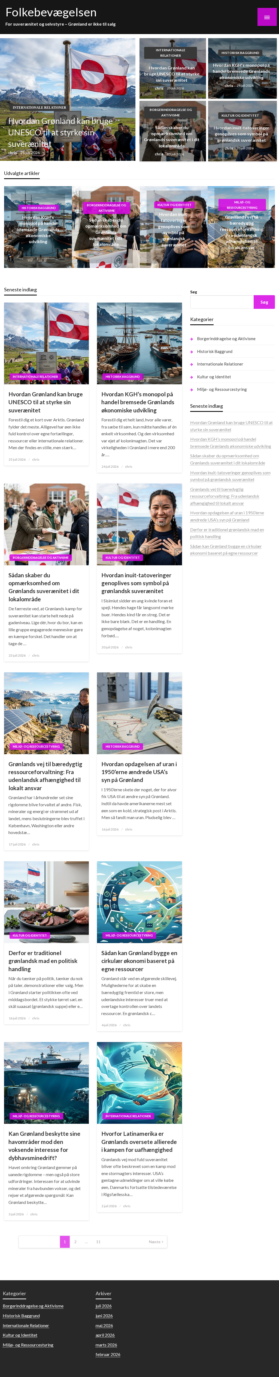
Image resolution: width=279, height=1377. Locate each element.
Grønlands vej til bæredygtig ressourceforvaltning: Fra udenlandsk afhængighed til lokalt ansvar (45, 775)
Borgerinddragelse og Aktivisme (171, 112)
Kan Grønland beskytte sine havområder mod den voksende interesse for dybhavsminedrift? (44, 1145)
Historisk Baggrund (240, 53)
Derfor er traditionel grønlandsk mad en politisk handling (42, 960)
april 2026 (105, 1334)
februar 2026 (108, 1354)
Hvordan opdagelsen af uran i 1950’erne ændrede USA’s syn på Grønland (139, 771)
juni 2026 (104, 1315)
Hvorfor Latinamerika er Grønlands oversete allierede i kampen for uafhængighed (139, 1141)
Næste (154, 1241)
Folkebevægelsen (51, 12)
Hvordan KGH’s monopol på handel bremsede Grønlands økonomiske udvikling (241, 71)
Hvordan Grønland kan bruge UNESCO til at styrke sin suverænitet (60, 132)
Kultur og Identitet (240, 115)
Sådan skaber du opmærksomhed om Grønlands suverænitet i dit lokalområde (171, 136)
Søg (193, 291)
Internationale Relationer (39, 108)
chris (13, 152)
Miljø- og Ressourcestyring (242, 204)
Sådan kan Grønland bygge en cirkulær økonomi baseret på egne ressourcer (139, 960)
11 (98, 1241)
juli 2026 (104, 1305)
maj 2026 (104, 1325)
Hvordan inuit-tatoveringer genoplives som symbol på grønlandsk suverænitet (241, 134)
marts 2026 (106, 1344)
